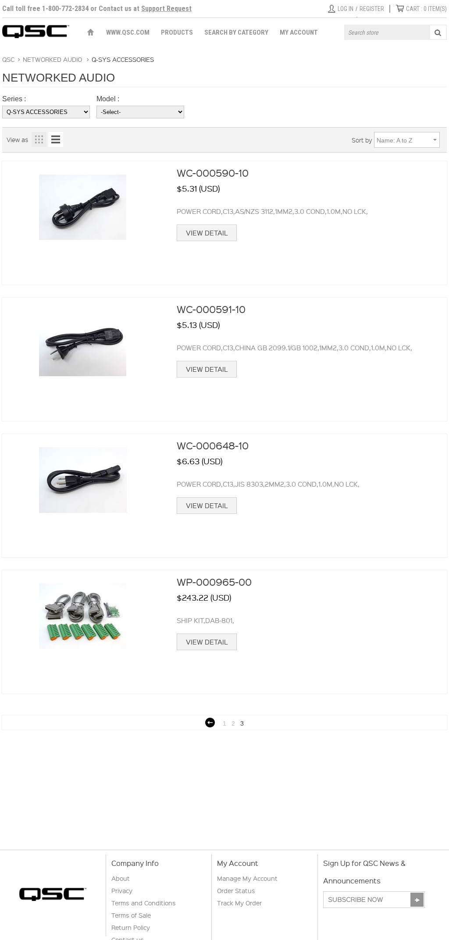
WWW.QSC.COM (128, 32)
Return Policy (130, 927)
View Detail (207, 232)
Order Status (236, 890)
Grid (39, 139)
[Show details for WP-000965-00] (83, 632)
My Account (299, 32)
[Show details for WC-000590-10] (83, 223)
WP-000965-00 (214, 581)
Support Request (166, 8)
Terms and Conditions (143, 903)
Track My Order (239, 903)
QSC (8, 59)
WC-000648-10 (213, 445)
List (55, 139)
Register (372, 8)
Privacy (121, 890)
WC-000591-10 (211, 309)
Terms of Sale (131, 915)
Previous (210, 723)
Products (177, 32)
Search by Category (236, 32)
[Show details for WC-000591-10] (83, 359)
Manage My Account (247, 878)
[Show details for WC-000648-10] (83, 495)
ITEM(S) (426, 8)
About (120, 878)
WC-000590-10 (213, 172)
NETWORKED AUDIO (52, 59)
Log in (345, 8)
